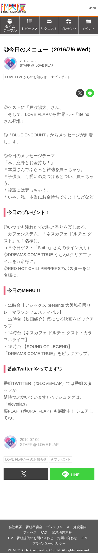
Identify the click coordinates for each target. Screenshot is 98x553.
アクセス (30, 532)
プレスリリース (57, 527)
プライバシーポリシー (49, 543)
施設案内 (80, 527)
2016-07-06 (28, 61)
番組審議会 (34, 527)
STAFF (25, 65)
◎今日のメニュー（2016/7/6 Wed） (49, 50)
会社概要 (15, 527)
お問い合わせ (67, 538)
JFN (84, 538)
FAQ (44, 532)
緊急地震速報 (62, 532)
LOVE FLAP (44, 65)
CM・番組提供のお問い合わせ (30, 538)
